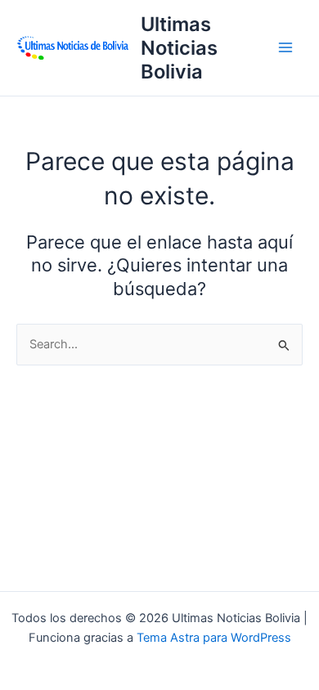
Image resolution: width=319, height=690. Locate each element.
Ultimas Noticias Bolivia (179, 47)
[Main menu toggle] (285, 47)
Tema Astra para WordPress (214, 637)
